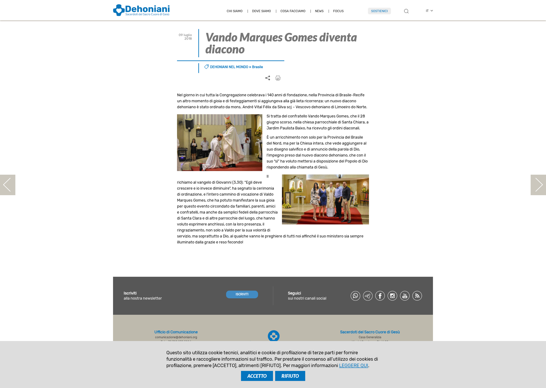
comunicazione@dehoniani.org (176, 337)
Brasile (257, 67)
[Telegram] (368, 296)
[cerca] (406, 11)
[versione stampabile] (278, 78)
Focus (338, 11)
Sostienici (379, 11)
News (319, 11)
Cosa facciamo (292, 11)
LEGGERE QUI (353, 365)
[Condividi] (267, 78)
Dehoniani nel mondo (229, 67)
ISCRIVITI (242, 294)
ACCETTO (257, 376)
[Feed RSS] (417, 296)
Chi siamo (235, 11)
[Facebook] (380, 296)
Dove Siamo (261, 11)
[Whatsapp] (355, 296)
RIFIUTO (290, 376)
